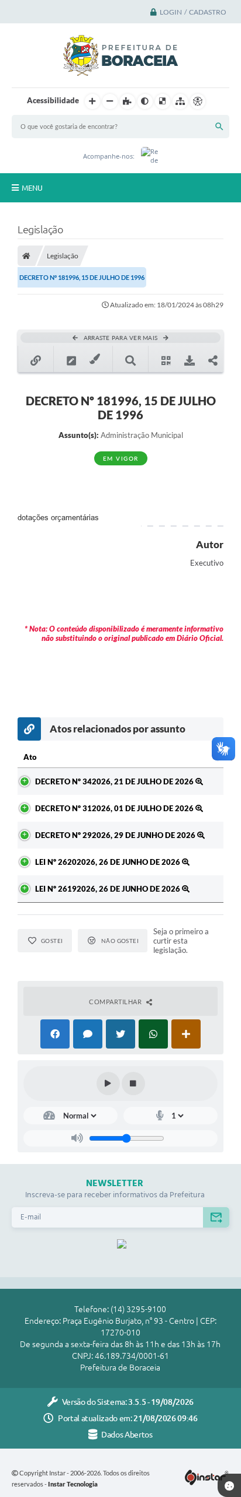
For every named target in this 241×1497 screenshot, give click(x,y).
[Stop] (133, 1083)
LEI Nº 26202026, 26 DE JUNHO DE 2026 (108, 862)
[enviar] (216, 1217)
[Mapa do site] (180, 101)
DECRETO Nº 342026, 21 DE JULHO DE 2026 (115, 781)
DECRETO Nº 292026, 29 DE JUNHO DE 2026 (116, 835)
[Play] (108, 1083)
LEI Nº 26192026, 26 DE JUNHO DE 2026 (108, 888)
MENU (32, 188)
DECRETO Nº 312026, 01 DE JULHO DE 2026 (115, 808)
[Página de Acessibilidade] (197, 101)
